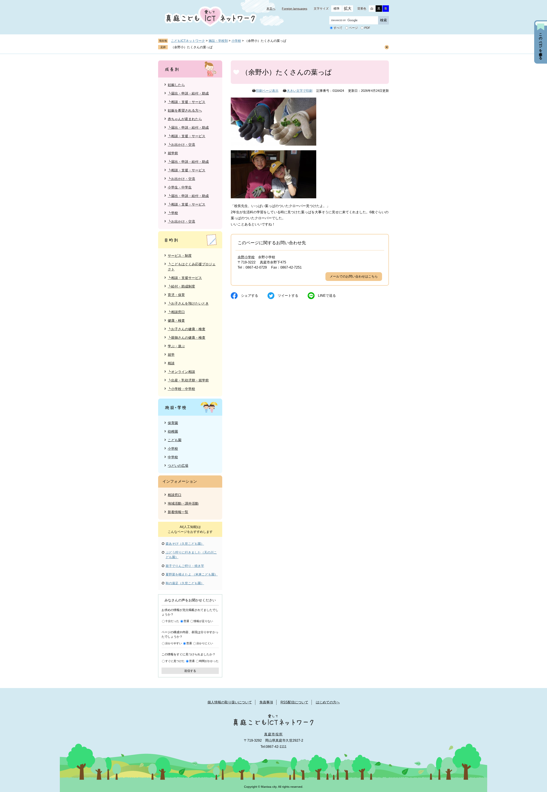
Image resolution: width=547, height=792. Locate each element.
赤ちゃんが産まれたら (185, 119)
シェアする (249, 295)
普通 (186, 621)
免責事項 (266, 702)
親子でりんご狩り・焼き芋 (185, 566)
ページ (353, 28)
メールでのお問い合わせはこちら (354, 276)
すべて (338, 28)
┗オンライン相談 (181, 372)
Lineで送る (327, 295)
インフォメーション (179, 481)
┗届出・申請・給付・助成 (188, 93)
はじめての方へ (328, 702)
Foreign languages (294, 8)
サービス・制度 (180, 255)
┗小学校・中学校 (181, 389)
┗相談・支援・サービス (186, 102)
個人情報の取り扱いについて (229, 702)
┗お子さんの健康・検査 (186, 329)
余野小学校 (246, 257)
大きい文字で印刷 (299, 90)
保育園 (173, 423)
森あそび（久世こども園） (185, 543)
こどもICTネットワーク (188, 40)
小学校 (236, 40)
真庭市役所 (273, 734)
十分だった (172, 621)
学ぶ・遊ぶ (176, 346)
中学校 (173, 457)
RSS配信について (294, 702)
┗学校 (173, 213)
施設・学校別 (218, 40)
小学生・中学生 (180, 187)
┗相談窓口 (176, 312)
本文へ (270, 8)
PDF (367, 28)
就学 (171, 355)
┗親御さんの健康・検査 (186, 337)
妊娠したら (176, 85)
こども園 (174, 440)
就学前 (173, 153)
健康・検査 (176, 320)
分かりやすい (173, 643)
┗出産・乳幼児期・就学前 (188, 380)
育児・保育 (176, 295)
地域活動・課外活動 (183, 503)
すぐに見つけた (175, 661)
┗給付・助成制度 (181, 286)
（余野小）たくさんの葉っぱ (192, 47)
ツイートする (288, 295)
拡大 (347, 8)
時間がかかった (209, 661)
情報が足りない (203, 621)
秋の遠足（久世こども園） (185, 583)
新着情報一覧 (178, 512)
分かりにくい (204, 643)
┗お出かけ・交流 (181, 144)
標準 (337, 8)
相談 (171, 363)
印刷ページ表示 (267, 90)
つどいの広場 (178, 466)
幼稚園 (173, 431)
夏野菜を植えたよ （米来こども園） (192, 574)
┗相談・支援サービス (185, 278)
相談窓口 (174, 495)
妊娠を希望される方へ (185, 110)
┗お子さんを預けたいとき (188, 303)
